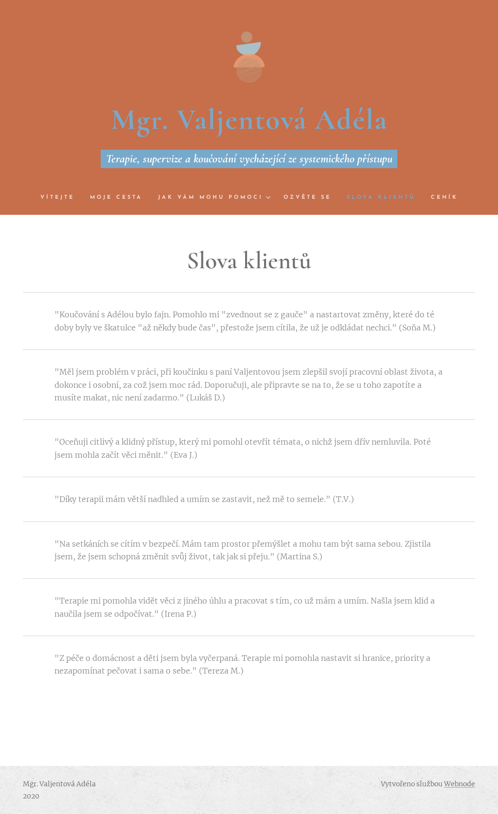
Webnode (459, 783)
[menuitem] (61, 198)
